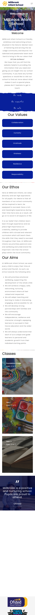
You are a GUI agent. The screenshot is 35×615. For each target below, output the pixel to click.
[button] (32, 4)
